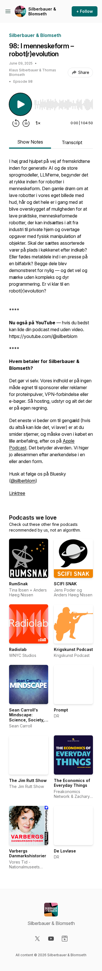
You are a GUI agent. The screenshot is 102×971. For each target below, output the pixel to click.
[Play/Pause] (20, 104)
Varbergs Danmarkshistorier (27, 853)
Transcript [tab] (72, 142)
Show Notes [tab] (30, 142)
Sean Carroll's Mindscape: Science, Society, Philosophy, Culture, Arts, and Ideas (26, 722)
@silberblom (23, 481)
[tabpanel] (51, 330)
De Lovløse (65, 850)
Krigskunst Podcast (73, 649)
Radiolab (18, 649)
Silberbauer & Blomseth (42, 11)
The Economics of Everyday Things (72, 783)
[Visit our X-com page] (37, 938)
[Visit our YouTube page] (51, 938)
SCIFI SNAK (65, 583)
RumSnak (18, 583)
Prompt (61, 709)
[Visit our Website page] (64, 938)
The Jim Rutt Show (28, 780)
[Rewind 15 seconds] (16, 123)
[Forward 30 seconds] (26, 123)
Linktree (17, 493)
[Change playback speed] (38, 123)
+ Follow (84, 11)
